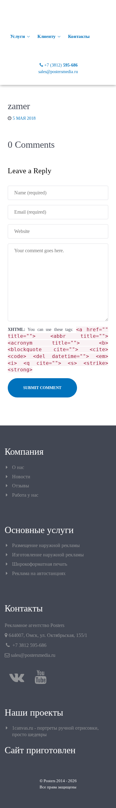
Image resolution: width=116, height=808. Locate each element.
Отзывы (20, 485)
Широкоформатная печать (39, 564)
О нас (18, 467)
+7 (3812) (61, 65)
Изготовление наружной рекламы (48, 554)
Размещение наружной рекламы (46, 545)
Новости (21, 476)
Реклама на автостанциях (39, 573)
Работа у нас (25, 495)
